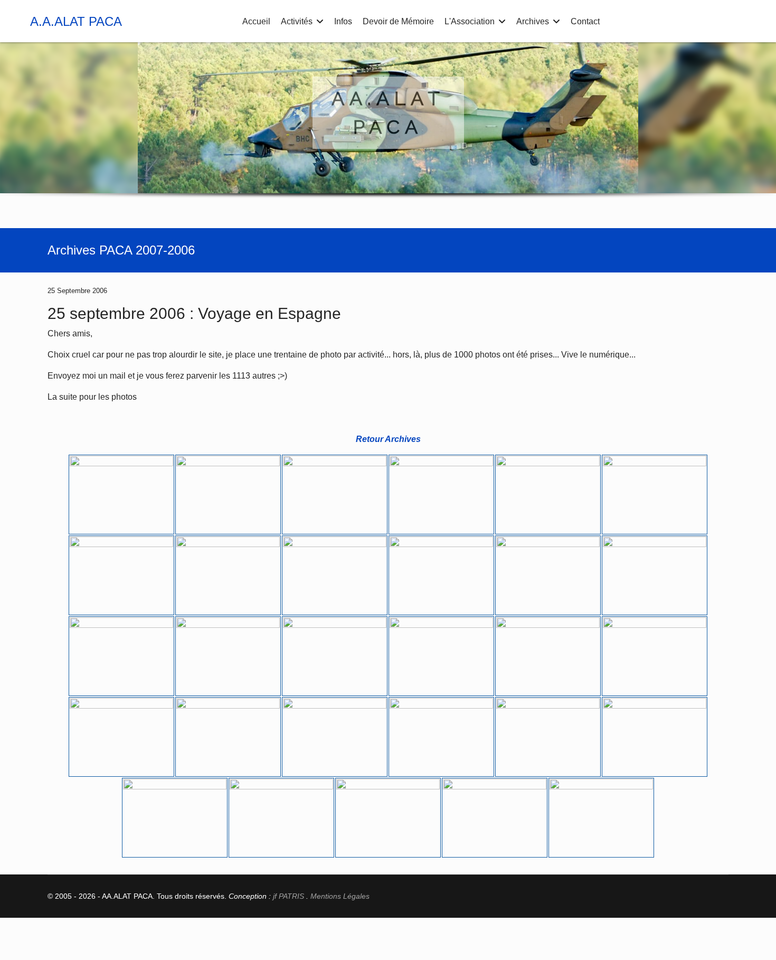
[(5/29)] (548, 494)
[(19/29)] (121, 737)
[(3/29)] (334, 494)
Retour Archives (388, 439)
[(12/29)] (654, 575)
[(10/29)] (441, 575)
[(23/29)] (548, 737)
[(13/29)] (121, 656)
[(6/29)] (654, 494)
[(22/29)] (441, 737)
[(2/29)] (228, 494)
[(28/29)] (494, 818)
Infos (343, 21)
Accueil (256, 21)
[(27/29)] (388, 818)
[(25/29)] (175, 818)
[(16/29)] (441, 656)
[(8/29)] (228, 575)
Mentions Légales (340, 896)
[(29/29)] (601, 818)
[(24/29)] (654, 737)
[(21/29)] (334, 737)
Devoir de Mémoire (398, 21)
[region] (388, 130)
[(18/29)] (654, 656)
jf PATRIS (288, 896)
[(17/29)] (548, 656)
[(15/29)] (334, 656)
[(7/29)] (121, 575)
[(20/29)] (228, 737)
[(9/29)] (334, 575)
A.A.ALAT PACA (76, 21)
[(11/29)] (548, 575)
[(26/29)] (281, 818)
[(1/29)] (121, 494)
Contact (585, 21)
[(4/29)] (441, 494)
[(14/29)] (228, 656)
